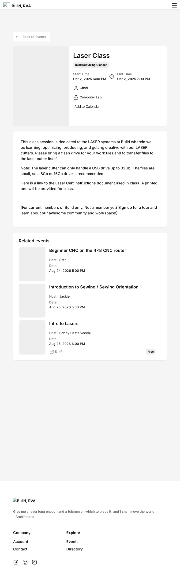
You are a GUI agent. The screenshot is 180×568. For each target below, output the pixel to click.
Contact (20, 549)
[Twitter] (25, 562)
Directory (74, 549)
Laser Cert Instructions (75, 183)
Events (72, 541)
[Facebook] (16, 562)
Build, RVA (21, 6)
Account (20, 541)
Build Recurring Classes (91, 65)
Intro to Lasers (64, 323)
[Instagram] (34, 562)
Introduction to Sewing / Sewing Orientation (94, 286)
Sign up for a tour (133, 207)
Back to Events (34, 37)
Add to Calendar (87, 106)
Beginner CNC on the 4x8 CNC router (87, 250)
